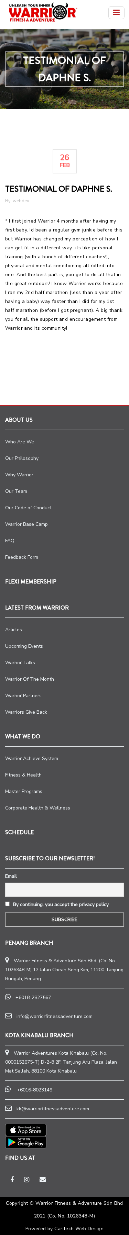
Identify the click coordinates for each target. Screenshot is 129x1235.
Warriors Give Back (26, 712)
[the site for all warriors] (43, 12)
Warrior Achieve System (31, 758)
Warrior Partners (23, 695)
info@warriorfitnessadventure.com (55, 1016)
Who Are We (19, 442)
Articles (13, 629)
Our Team (16, 491)
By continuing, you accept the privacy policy (60, 904)
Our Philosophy (22, 458)
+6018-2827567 (33, 997)
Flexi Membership (30, 582)
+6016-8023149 (34, 1090)
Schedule (19, 832)
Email (11, 876)
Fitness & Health (23, 775)
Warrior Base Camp (26, 524)
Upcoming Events (24, 646)
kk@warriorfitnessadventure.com (53, 1109)
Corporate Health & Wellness (37, 808)
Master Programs (23, 791)
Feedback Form (21, 557)
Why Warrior (19, 475)
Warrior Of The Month (29, 679)
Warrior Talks (20, 662)
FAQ (9, 540)
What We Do (22, 736)
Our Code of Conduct (28, 508)
